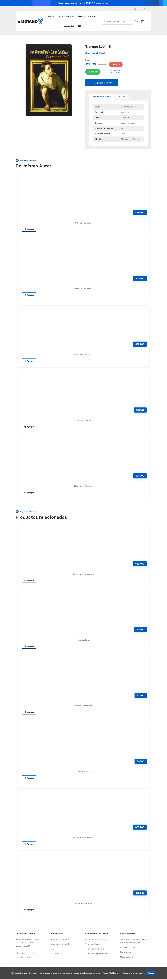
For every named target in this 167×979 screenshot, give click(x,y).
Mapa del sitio (126, 957)
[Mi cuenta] (147, 21)
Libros (51, 16)
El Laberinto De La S (83, 771)
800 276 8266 (25, 957)
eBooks (91, 16)
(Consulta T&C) (102, 3)
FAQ (52, 949)
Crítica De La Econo (83, 223)
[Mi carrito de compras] (142, 21)
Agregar (30, 229)
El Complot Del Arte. (83, 486)
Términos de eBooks (94, 949)
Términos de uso (93, 944)
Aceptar (151, 973)
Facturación (125, 9)
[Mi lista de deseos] (136, 21)
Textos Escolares (66, 16)
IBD (79, 26)
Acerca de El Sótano (59, 939)
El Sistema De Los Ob (83, 354)
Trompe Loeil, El (83, 420)
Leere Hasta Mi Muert (83, 903)
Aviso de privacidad (59, 944)
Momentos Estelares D (83, 837)
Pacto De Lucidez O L (83, 288)
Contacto (147, 9)
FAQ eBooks (55, 953)
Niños (81, 16)
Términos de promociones (97, 953)
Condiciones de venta (95, 939)
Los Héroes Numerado (83, 574)
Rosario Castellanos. (83, 640)
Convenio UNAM (127, 947)
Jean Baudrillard (95, 53)
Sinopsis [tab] (122, 96)
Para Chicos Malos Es (83, 705)
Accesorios (68, 26)
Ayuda (136, 9)
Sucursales (111, 9)
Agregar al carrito (103, 83)
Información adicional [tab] (101, 96)
